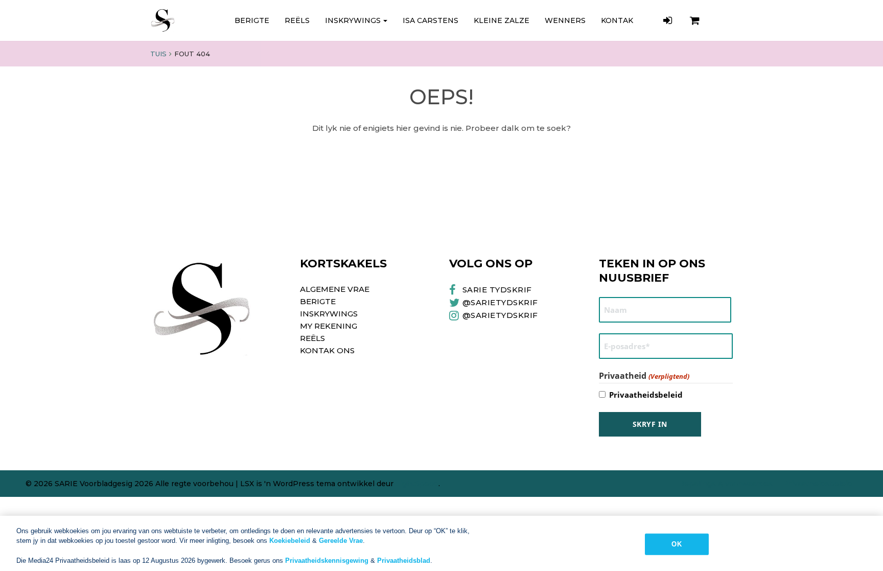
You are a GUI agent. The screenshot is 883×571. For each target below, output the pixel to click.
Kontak (617, 20)
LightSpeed (417, 483)
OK (676, 544)
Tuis (158, 54)
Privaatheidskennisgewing (326, 560)
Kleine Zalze (501, 20)
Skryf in (650, 424)
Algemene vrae (334, 289)
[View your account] (669, 20)
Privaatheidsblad (403, 560)
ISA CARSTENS (430, 20)
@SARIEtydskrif (500, 302)
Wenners (565, 20)
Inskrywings (353, 20)
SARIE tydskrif (497, 289)
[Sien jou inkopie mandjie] (696, 20)
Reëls (297, 20)
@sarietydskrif (500, 315)
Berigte (252, 20)
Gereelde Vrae (341, 540)
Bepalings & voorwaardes (726, 483)
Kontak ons (327, 350)
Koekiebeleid (289, 540)
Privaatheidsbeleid (646, 395)
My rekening (328, 326)
